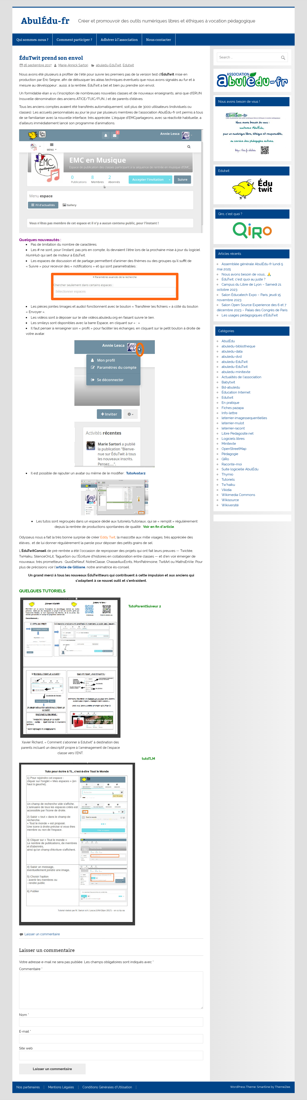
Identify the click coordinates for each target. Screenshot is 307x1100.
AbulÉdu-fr (45, 20)
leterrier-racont (233, 428)
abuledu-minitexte (236, 372)
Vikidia (226, 490)
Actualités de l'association (241, 377)
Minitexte (229, 444)
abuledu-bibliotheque (238, 346)
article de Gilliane (70, 567)
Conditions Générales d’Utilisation (107, 1087)
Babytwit (228, 382)
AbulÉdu (228, 341)
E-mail (25, 1031)
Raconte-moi (232, 464)
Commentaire (30, 969)
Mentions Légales (61, 1087)
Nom (24, 1015)
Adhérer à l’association (119, 40)
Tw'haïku (228, 485)
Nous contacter (158, 40)
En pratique (230, 403)
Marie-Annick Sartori (73, 65)
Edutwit (128, 65)
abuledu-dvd (232, 357)
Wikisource (230, 500)
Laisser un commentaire (42, 934)
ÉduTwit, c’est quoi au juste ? (243, 279)
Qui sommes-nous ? (32, 40)
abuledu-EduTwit (108, 65)
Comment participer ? (74, 40)
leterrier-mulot (233, 423)
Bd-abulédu (231, 387)
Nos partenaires (28, 1087)
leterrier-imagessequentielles (244, 418)
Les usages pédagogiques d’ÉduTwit (250, 315)
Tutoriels (228, 480)
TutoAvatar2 (135, 473)
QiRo (225, 459)
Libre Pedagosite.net (238, 433)
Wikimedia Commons (238, 495)
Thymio (227, 474)
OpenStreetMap (234, 449)
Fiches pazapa (233, 408)
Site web (26, 1048)
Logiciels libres (233, 439)
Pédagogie (230, 454)
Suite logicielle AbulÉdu (240, 469)
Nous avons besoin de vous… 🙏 (246, 274)
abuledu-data (232, 351)
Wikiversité (230, 505)
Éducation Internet (236, 392)
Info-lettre (229, 413)
